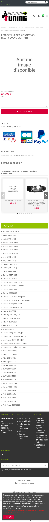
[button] (17, 213)
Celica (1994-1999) (9, 271)
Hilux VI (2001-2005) (10, 326)
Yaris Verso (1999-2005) (11, 405)
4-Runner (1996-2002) (11, 232)
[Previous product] (46, 29)
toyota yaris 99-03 (14, 126)
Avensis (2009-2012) (10, 253)
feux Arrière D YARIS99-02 (13, 201)
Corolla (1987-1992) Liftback (13, 282)
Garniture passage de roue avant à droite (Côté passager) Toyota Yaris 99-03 (36, 203)
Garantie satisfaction (24, 492)
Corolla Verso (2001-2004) (12, 304)
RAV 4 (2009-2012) (9, 380)
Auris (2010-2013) (9, 239)
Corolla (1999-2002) (10, 293)
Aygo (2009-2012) (9, 261)
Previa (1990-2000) (9, 351)
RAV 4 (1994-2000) (9, 365)
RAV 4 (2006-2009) (9, 376)
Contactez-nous (6, 2)
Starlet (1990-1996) (10, 383)
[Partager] (2, 123)
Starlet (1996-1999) (10, 387)
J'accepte (8, 517)
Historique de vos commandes (24, 426)
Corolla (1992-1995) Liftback (13, 286)
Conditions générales (40, 431)
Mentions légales (40, 427)
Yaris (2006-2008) (9, 398)
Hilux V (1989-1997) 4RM (11, 318)
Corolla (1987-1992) (10, 275)
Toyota (7, 225)
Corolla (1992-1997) (10, 279)
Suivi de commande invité (23, 436)
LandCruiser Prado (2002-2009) (14, 347)
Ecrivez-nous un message (24, 483)
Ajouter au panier (26, 111)
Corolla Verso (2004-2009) (12, 308)
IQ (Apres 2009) (8, 329)
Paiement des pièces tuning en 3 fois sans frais (42, 439)
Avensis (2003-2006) (10, 246)
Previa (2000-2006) (9, 354)
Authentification (25, 421)
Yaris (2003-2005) (9, 394)
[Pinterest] (7, 123)
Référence (5, 92)
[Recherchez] (46, 2)
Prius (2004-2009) (9, 358)
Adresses (22, 431)
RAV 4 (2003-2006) (9, 372)
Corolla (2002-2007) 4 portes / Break (16, 300)
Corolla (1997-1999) (10, 289)
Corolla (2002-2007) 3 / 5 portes (14, 297)
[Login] (39, 16)
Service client (25, 480)
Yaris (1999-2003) (9, 390)
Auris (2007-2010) (9, 235)
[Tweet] (5, 123)
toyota (3, 126)
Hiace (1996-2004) (9, 311)
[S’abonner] (45, 465)
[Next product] (47, 29)
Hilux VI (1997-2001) (10, 322)
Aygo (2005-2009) (9, 257)
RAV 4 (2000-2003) (9, 369)
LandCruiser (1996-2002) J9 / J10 (14, 336)
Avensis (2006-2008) (10, 250)
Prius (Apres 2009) (9, 362)
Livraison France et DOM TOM (40, 420)
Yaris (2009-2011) (9, 401)
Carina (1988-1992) (10, 264)
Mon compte (24, 418)
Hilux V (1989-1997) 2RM (11, 315)
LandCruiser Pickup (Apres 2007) (15, 344)
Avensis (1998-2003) (10, 243)
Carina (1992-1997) (10, 268)
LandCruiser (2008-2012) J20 (13, 340)
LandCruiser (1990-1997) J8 (13, 333)
